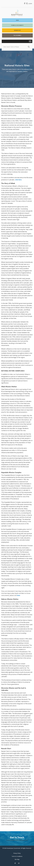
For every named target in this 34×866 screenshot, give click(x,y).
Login (30, 3)
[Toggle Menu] (30, 41)
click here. (18, 180)
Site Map (17, 859)
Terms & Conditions (17, 856)
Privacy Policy (17, 853)
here (18, 595)
